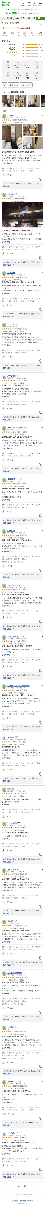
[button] (8, 101)
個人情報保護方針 (26, 1201)
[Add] (40, 24)
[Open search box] (4, 84)
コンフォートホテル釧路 (11, 23)
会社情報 (15, 1201)
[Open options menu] (41, 115)
